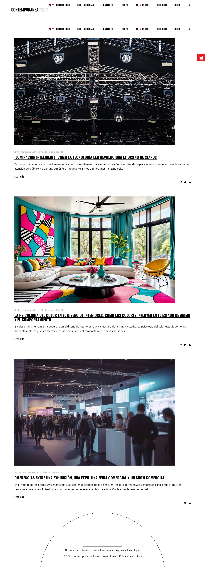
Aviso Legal (109, 556)
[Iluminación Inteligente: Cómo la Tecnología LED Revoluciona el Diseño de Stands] (94, 91)
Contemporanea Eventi (29, 151)
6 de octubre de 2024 (52, 472)
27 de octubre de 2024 (52, 151)
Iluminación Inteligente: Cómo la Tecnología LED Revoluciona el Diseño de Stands (85, 157)
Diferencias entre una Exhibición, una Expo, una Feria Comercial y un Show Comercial (89, 477)
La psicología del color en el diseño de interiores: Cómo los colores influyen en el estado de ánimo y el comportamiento (102, 317)
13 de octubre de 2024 (52, 309)
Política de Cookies (130, 556)
